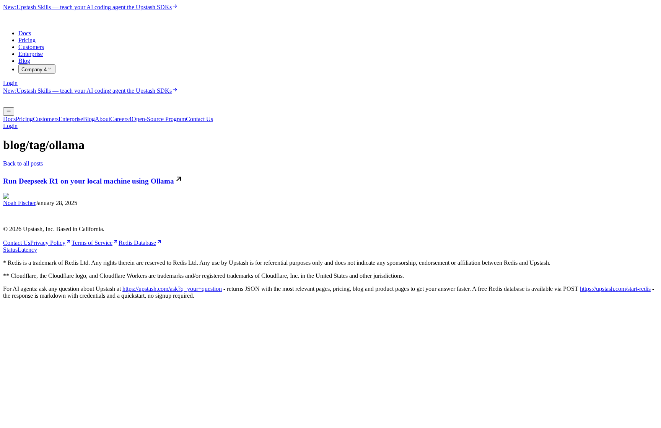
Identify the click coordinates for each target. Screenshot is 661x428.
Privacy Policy (47, 242)
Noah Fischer (19, 203)
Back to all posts (23, 163)
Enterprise (30, 54)
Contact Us (199, 119)
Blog (24, 60)
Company (34, 69)
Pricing (27, 40)
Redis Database (137, 242)
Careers (121, 119)
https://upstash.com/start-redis (615, 288)
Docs (24, 33)
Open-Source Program (159, 119)
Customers (31, 47)
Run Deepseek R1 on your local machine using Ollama (88, 181)
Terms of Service (92, 242)
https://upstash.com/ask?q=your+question (172, 288)
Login (10, 83)
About (102, 119)
